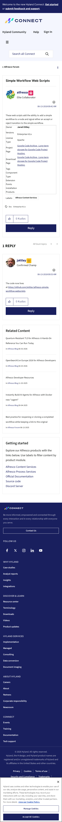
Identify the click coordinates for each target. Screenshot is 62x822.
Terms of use (41, 771)
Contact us (31, 530)
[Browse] (7, 42)
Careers (6, 682)
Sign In (48, 32)
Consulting (8, 654)
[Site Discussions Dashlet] (51, 244)
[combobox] (31, 54)
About (6, 688)
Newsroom (8, 707)
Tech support (9, 741)
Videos (6, 620)
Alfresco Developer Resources (20, 377)
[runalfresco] (57, 244)
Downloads (8, 614)
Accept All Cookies (31, 816)
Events (6, 722)
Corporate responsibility (15, 701)
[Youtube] (41, 550)
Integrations (9, 586)
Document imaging (12, 667)
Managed (7, 648)
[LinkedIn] (32, 550)
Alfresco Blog (13, 348)
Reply (31, 228)
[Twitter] (15, 550)
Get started (51, 4)
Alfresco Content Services (26, 197)
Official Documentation (19, 477)
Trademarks (44, 776)
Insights (7, 580)
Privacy (16, 771)
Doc (10, 206)
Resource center (10, 601)
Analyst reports (10, 574)
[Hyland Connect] (23, 20)
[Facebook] (7, 550)
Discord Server (14, 486)
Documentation (10, 735)
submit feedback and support (22, 8)
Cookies (27, 771)
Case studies (9, 567)
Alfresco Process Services (21, 472)
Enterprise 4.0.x (19, 206)
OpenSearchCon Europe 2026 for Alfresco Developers (31, 360)
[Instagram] (24, 550)
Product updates (11, 626)
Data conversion (11, 660)
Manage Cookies (31, 808)
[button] (9, 219)
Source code (13, 481)
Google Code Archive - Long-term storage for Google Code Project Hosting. (33, 149)
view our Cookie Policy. (29, 802)
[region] (31, 799)
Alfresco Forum (11, 67)
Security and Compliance (23, 776)
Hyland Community (14, 32)
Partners (7, 694)
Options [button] (57, 67)
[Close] (58, 781)
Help (36, 32)
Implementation (11, 642)
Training (7, 728)
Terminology (9, 608)
